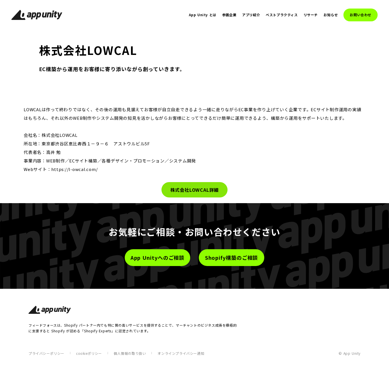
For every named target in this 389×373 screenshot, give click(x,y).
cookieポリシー (89, 353)
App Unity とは (202, 15)
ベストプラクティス (282, 15)
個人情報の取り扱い (130, 353)
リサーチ (311, 15)
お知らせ (331, 15)
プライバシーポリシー (46, 353)
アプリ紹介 (251, 15)
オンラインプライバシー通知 (180, 353)
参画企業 (229, 15)
